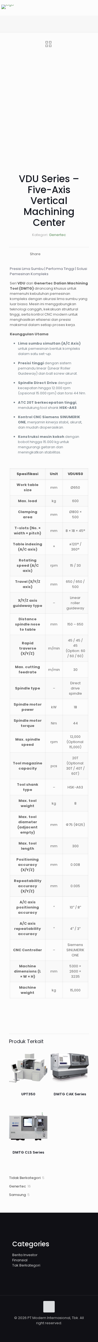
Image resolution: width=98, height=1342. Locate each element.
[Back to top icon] (49, 1306)
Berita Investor (25, 1254)
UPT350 (28, 1094)
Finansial (19, 1260)
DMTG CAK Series (70, 1094)
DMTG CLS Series (28, 1152)
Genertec (57, 234)
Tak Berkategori (26, 1265)
